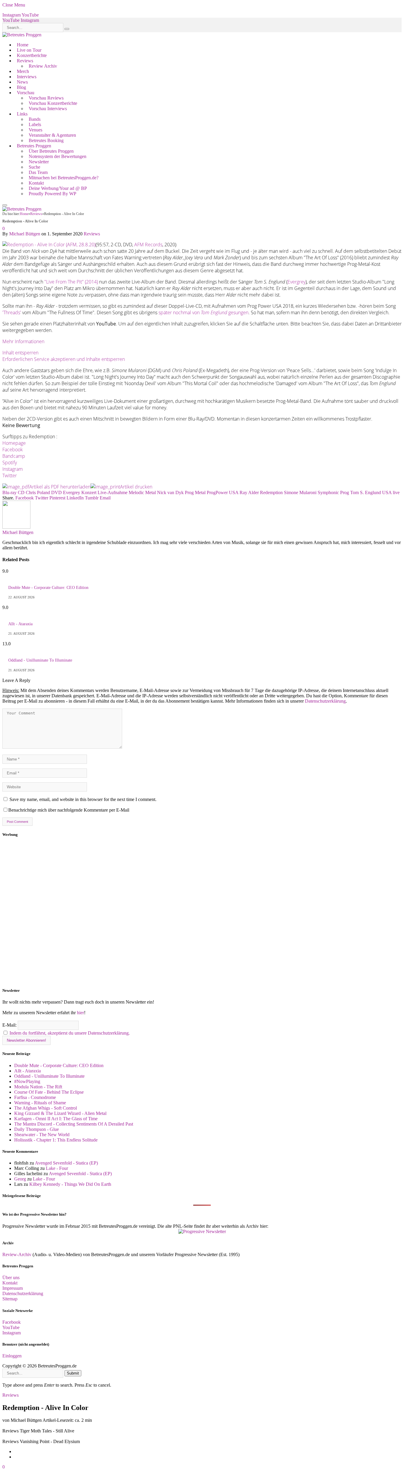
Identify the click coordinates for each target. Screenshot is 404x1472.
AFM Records (148, 244)
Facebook (12, 449)
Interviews (26, 76)
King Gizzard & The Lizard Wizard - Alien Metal (60, 1113)
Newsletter (39, 161)
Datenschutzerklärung (325, 701)
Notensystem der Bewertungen (57, 156)
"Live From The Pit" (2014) (71, 282)
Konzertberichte (32, 55)
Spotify (9, 462)
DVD (56, 492)
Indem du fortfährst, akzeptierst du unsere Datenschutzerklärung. (69, 1032)
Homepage (14, 443)
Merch (23, 71)
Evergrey (296, 282)
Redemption (271, 492)
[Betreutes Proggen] (21, 34)
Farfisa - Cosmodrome (35, 1097)
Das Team (38, 172)
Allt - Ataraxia (20, 624)
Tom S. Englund (365, 492)
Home (22, 44)
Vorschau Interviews (48, 108)
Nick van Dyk (170, 492)
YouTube (11, 1327)
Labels (35, 124)
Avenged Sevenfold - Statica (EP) (66, 1162)
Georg (20, 1178)
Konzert (88, 492)
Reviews (25, 60)
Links (22, 113)
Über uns (11, 1277)
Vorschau (25, 92)
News (22, 81)
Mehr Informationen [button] (23, 341)
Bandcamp (13, 456)
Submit (73, 1373)
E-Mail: (10, 1025)
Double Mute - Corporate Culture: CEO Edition (48, 587)
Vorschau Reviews (46, 97)
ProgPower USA (222, 492)
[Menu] (4, 205)
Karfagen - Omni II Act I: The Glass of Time (56, 1118)
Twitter (9, 475)
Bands (35, 119)
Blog (21, 87)
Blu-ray (9, 492)
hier (80, 1012)
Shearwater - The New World (42, 1134)
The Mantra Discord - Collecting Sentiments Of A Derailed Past (73, 1123)
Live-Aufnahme (112, 492)
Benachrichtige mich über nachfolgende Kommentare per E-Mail (68, 809)
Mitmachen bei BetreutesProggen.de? (63, 177)
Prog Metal (195, 492)
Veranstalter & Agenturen (52, 135)
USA (387, 492)
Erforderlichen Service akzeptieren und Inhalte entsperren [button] (63, 359)
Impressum (12, 1288)
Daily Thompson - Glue (36, 1129)
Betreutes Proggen (34, 145)
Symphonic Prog (333, 492)
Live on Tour (29, 50)
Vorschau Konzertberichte (53, 103)
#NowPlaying (27, 1081)
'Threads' (11, 312)
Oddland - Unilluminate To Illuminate (40, 660)
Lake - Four (57, 1168)
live (396, 492)
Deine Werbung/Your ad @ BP (58, 188)
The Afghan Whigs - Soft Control (45, 1107)
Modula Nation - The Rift (38, 1086)
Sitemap (9, 1298)
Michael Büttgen (24, 233)
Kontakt (36, 182)
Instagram (12, 469)
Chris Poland (38, 492)
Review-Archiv (16, 1254)
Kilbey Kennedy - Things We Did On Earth (70, 1184)
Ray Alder (249, 492)
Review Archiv (43, 66)
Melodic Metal (142, 492)
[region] (202, 913)
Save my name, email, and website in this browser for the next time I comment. (82, 799)
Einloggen (12, 1355)
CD (21, 492)
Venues (35, 129)
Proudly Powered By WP (52, 193)
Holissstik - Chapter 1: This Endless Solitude (56, 1139)
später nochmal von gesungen (203, 312)
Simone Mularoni (300, 492)
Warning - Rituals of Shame (40, 1102)
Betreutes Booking (46, 140)
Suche (34, 167)
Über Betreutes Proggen (51, 151)
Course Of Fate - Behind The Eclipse (49, 1092)
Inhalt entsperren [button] (20, 352)
